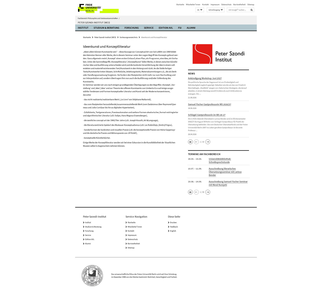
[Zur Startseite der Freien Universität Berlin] (97, 8)
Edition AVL (166, 27)
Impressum (215, 4)
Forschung (132, 27)
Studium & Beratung (106, 27)
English (173, 231)
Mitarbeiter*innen (193, 4)
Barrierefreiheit (239, 4)
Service (149, 27)
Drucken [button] (173, 222)
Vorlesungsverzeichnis (128, 37)
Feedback (174, 226)
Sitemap (250, 4)
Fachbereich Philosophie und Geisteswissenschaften (99, 18)
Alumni (191, 27)
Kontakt (205, 4)
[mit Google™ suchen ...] (251, 10)
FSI (180, 27)
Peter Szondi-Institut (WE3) (94, 22)
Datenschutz (226, 4)
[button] (200, 10)
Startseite (180, 4)
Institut (83, 27)
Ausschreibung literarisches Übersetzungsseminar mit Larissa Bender (225, 172)
